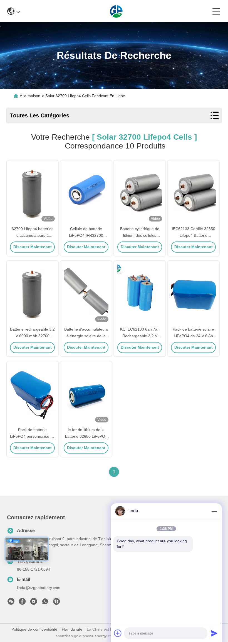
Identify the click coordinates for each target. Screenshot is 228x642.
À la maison (30, 96)
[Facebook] (22, 603)
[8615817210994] (45, 603)
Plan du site (72, 629)
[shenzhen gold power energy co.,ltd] (116, 11)
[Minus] (214, 511)
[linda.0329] (56, 603)
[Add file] (118, 633)
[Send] (214, 633)
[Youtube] (34, 603)
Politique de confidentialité (34, 629)
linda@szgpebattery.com (38, 587)
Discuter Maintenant (32, 247)
